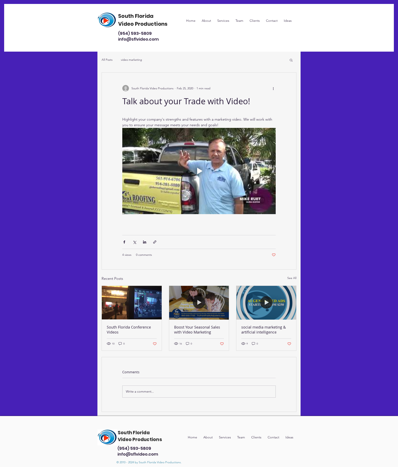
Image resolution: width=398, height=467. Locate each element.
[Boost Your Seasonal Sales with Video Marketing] (199, 302)
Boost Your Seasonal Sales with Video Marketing (197, 330)
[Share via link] (155, 242)
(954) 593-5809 (135, 33)
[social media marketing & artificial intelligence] (266, 302)
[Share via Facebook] (124, 242)
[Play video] (199, 171)
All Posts (107, 60)
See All (291, 278)
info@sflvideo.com (138, 39)
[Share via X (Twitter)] (134, 242)
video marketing (131, 60)
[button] (291, 60)
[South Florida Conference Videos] (132, 302)
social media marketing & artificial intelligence (263, 330)
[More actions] (273, 88)
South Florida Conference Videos (129, 330)
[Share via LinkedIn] (145, 242)
